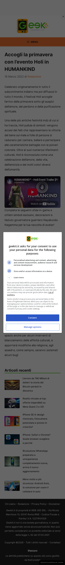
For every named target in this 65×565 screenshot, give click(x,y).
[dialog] (32, 282)
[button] (32, 277)
